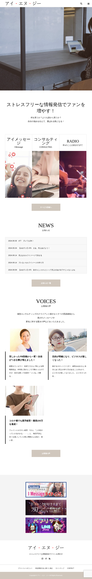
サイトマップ (60, 568)
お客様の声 (46, 453)
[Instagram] (42, 558)
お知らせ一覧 (46, 283)
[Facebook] (46, 558)
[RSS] (49, 558)
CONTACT (70, 568)
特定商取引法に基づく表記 (44, 568)
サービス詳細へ (46, 207)
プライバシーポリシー (25, 568)
